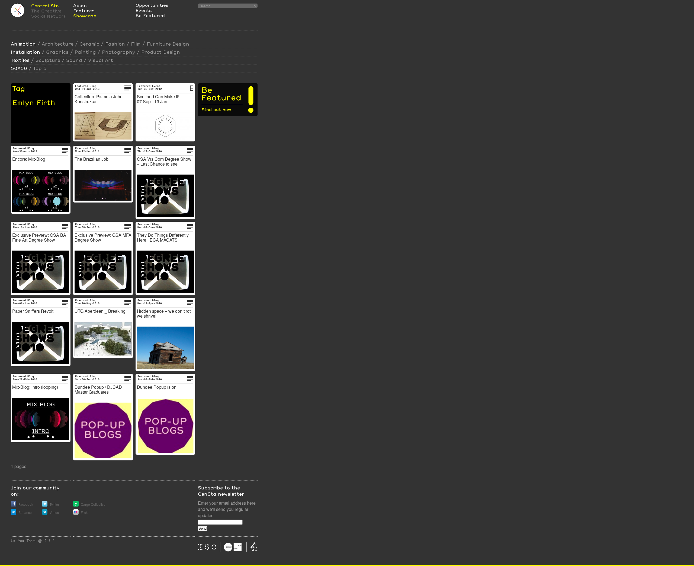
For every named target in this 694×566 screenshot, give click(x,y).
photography (118, 52)
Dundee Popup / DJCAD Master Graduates (98, 389)
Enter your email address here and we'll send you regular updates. (227, 509)
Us (13, 540)
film (136, 44)
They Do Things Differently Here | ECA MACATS (163, 237)
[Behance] (13, 513)
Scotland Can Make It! (158, 96)
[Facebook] (13, 505)
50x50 (19, 68)
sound (74, 60)
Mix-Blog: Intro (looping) (35, 387)
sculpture (48, 60)
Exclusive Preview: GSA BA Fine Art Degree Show (39, 237)
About (80, 5)
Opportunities (152, 5)
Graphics (57, 52)
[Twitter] (44, 505)
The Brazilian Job (91, 159)
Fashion (115, 44)
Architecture (57, 44)
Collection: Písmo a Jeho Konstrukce (99, 99)
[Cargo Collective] (76, 505)
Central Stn (45, 5)
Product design (160, 52)
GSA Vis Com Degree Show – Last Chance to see (164, 161)
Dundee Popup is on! (157, 387)
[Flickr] (76, 513)
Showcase (84, 15)
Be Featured (150, 15)
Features (84, 10)
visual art (100, 60)
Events (144, 10)
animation (23, 44)
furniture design (168, 44)
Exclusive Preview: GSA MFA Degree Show (103, 237)
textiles (20, 60)
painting (85, 52)
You (21, 540)
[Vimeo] (44, 513)
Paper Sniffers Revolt (32, 311)
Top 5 (40, 68)
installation (25, 52)
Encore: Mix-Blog (28, 159)
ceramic (89, 44)
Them (31, 540)
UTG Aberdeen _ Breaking (100, 311)
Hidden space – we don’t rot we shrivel (164, 313)
